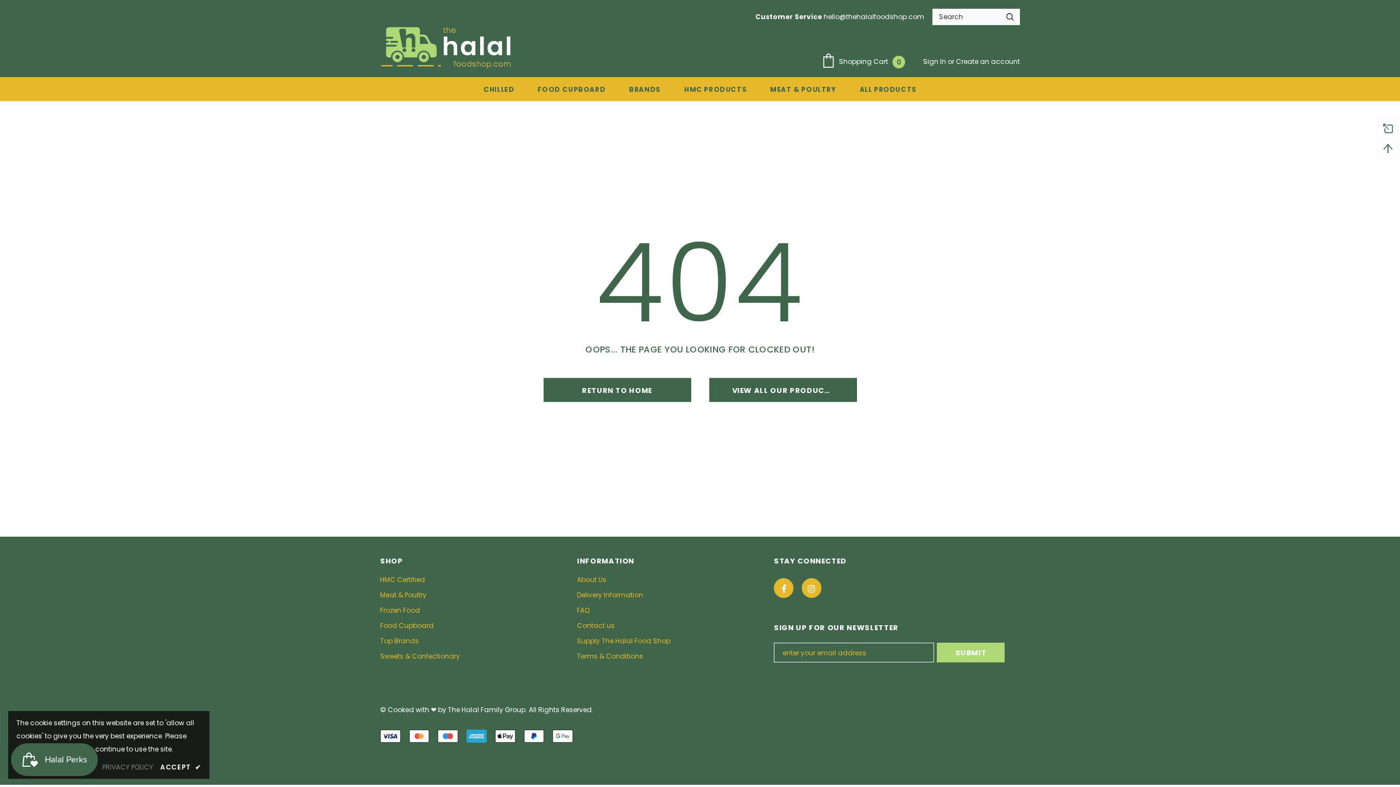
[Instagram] (811, 588)
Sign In (935, 61)
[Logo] (448, 47)
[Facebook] (784, 588)
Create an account (988, 61)
